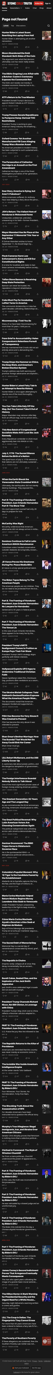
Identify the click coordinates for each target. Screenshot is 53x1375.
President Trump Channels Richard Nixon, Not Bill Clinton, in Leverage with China (20, 1005)
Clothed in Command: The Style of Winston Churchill (19, 1151)
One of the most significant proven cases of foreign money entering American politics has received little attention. (20, 785)
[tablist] (14, 25)
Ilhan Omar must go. (11, 745)
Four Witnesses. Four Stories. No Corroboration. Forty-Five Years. (16, 1092)
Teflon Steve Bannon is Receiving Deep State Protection (19, 281)
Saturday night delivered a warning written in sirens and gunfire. (20, 1304)
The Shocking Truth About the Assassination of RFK (17, 1107)
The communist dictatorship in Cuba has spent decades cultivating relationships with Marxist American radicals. (20, 307)
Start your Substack (22, 1368)
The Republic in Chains (14, 960)
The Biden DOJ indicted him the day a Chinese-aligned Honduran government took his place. (19, 1228)
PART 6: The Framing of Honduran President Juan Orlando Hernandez (20, 1027)
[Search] (48, 25)
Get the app (36, 1368)
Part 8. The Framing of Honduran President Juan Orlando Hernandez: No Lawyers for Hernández (20, 603)
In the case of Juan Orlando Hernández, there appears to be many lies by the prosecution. (18, 632)
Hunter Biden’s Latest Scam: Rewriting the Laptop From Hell (18, 34)
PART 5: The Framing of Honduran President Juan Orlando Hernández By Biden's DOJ (20, 1085)
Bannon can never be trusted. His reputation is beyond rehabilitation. (17, 286)
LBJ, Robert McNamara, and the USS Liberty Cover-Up (20, 759)
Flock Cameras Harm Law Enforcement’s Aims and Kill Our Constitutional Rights (18, 259)
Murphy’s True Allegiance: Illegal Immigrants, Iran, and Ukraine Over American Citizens (20, 1129)
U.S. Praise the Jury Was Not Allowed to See (20, 1031)
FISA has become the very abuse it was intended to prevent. (18, 723)
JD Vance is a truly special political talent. (19, 568)
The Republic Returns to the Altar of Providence (20, 1045)
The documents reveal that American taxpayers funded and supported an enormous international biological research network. (20, 702)
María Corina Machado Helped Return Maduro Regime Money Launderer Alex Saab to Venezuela (19, 898)
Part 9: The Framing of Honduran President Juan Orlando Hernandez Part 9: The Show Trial (20, 503)
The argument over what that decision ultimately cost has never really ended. (18, 60)
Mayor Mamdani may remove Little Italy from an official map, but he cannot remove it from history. (20, 416)
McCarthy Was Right (12, 523)
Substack (16, 1372)
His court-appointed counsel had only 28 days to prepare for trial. (19, 510)
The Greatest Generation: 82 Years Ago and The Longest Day (20, 800)
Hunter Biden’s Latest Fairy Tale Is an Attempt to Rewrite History (19, 387)
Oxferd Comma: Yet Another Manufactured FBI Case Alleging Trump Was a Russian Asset (18, 141)
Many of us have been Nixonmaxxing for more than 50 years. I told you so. (19, 325)
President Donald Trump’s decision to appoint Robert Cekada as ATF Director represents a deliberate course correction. (19, 101)
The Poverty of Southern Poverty (19, 1338)
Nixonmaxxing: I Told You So (16, 320)
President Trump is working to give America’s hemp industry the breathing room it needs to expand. (18, 125)
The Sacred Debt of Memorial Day (19, 943)
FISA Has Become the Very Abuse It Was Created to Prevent (20, 717)
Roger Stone (13, 44)
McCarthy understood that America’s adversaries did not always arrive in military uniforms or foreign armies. (20, 527)
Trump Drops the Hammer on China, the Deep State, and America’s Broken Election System (20, 365)
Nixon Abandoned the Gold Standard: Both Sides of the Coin (18, 54)
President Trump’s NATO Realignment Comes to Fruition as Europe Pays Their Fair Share (19, 648)
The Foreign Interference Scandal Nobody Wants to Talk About (19, 780)
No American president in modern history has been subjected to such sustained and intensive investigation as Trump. (19, 148)
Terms (40, 1361)
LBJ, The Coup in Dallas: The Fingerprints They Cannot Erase (18, 1319)
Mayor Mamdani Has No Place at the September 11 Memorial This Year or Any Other (20, 235)
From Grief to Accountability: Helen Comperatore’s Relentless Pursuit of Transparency (20, 341)
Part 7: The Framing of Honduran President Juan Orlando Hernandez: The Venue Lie (20, 625)
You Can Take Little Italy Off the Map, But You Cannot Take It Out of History (20, 409)
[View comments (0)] (15, 936)
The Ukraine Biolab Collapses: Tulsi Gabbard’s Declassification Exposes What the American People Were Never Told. (20, 695)
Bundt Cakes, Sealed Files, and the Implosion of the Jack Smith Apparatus (19, 981)
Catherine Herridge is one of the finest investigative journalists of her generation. (20, 172)
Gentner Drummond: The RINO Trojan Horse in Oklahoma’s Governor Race (17, 846)
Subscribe (39, 3)
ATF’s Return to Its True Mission (18, 97)
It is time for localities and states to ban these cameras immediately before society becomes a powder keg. (20, 266)
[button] (4, 8)
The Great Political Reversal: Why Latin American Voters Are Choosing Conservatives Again (19, 822)
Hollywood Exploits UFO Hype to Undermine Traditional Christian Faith (18, 672)
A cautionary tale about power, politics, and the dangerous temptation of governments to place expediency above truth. (20, 765)
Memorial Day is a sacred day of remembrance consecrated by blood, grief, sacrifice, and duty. (20, 947)
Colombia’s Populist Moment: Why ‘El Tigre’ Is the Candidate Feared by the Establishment (20, 875)
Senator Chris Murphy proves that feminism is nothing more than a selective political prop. (20, 1136)
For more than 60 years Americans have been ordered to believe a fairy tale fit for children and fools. (19, 1324)
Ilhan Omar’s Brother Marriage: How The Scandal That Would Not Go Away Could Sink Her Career (20, 739)
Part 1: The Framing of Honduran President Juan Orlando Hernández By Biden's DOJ (20, 1250)
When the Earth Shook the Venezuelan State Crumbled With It (20, 480)
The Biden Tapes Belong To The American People (18, 581)
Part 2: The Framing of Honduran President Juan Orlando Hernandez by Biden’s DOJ (20, 1221)
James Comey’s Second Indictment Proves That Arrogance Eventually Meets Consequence (20, 1273)
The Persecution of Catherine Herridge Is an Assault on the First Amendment (19, 165)
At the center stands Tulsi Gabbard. (17, 1070)
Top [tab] (12, 26)
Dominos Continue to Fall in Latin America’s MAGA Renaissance (19, 542)
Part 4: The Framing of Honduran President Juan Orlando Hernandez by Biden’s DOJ (20, 1174)
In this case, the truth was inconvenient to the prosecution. (19, 1181)
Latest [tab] (6, 26)
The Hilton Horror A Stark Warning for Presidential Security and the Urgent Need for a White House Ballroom (19, 1297)
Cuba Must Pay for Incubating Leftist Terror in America (17, 301)
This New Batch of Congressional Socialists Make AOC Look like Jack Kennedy (20, 433)
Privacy (34, 1361)
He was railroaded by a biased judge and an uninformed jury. (20, 1204)
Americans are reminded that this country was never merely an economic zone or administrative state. (19, 1050)
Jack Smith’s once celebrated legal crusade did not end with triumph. (20, 988)
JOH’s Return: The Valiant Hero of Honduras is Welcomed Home (19, 213)
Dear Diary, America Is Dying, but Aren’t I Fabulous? (18, 192)
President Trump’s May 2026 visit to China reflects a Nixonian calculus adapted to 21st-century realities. (20, 1012)
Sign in (48, 3)
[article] (26, 40)
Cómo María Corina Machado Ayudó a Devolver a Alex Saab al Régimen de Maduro (18, 922)
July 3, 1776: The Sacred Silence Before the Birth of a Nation (18, 454)
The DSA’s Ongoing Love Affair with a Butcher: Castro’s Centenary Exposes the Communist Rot (20, 77)
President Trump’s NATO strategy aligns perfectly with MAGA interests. (19, 655)
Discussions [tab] (21, 26)
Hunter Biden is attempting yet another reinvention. (18, 39)
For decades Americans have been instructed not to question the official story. (20, 1113)
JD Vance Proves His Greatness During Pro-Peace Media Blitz (18, 563)
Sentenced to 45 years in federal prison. (19, 609)
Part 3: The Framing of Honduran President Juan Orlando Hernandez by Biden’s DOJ (20, 1197)
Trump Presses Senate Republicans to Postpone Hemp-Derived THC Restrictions (20, 118)
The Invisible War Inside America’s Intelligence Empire (20, 1065)
